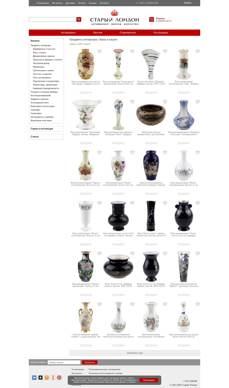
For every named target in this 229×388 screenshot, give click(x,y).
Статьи (35, 136)
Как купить (57, 3)
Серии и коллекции (42, 128)
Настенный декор (41, 63)
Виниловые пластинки (41, 120)
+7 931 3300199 (147, 3)
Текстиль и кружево (42, 74)
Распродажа (161, 32)
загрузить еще (135, 353)
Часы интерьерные (42, 77)
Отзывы (93, 3)
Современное (128, 32)
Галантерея (36, 113)
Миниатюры (38, 67)
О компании (43, 3)
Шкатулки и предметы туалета (47, 60)
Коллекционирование (41, 95)
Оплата (82, 3)
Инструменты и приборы (42, 117)
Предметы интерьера (41, 45)
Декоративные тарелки (44, 56)
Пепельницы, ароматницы (45, 85)
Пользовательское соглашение (104, 369)
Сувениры (35, 110)
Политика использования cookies (105, 373)
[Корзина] (151, 19)
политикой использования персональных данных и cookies (108, 382)
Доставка (70, 3)
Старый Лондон (189, 385)
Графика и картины (40, 99)
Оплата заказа (38, 362)
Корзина (160, 18)
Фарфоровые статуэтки (44, 49)
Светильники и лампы (43, 70)
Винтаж (97, 32)
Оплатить (90, 362)
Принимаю (148, 380)
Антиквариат (68, 32)
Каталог (35, 40)
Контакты (104, 3)
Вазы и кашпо (39, 52)
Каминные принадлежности (46, 88)
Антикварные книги (40, 102)
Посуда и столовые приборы (44, 92)
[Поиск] (78, 19)
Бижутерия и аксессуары (42, 106)
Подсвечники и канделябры (46, 81)
